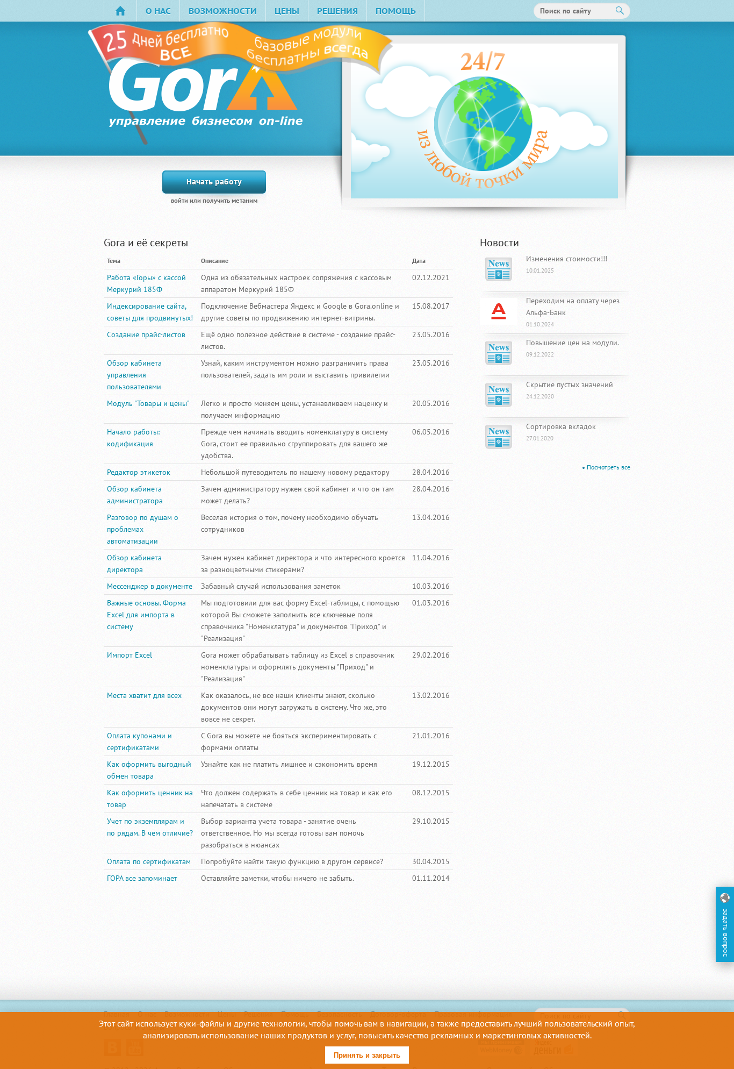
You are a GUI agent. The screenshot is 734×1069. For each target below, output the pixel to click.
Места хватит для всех (144, 695)
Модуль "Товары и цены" (148, 403)
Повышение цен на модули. (572, 348)
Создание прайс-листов (146, 334)
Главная (120, 11)
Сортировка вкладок (561, 432)
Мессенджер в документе (149, 586)
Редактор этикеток (138, 472)
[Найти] (620, 11)
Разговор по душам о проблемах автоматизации (142, 529)
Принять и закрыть (367, 1055)
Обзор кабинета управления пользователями (134, 374)
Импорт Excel (129, 655)
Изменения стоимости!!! (566, 264)
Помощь (396, 10)
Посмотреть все (608, 467)
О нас (158, 10)
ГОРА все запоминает (142, 878)
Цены (287, 10)
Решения (337, 10)
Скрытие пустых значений (569, 390)
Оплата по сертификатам (149, 861)
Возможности (223, 10)
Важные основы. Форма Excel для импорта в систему (146, 614)
